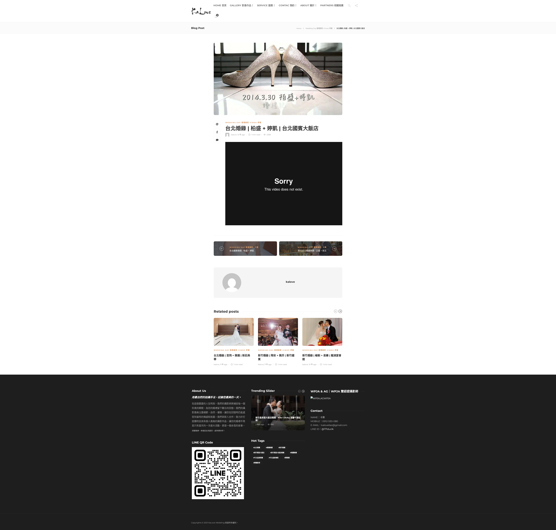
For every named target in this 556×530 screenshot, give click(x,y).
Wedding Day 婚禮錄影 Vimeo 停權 (319, 28)
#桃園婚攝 (293, 453)
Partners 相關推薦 (331, 5)
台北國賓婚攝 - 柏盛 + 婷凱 (241, 250)
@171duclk (328, 429)
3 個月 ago (260, 424)
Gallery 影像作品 (240, 5)
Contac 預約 (287, 5)
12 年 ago (241, 135)
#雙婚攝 (287, 458)
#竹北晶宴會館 (273, 458)
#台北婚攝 (256, 448)
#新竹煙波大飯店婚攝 (277, 453)
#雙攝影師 (256, 463)
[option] (234, 341)
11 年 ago (223, 364)
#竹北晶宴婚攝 (258, 458)
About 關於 (307, 5)
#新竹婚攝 (281, 448)
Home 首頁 (219, 5)
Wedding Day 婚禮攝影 (241, 247)
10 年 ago (313, 364)
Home (298, 28)
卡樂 (256, 247)
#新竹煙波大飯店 (258, 453)
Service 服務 (265, 5)
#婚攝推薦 (269, 448)
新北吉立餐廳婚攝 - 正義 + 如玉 (312, 250)
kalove (234, 135)
